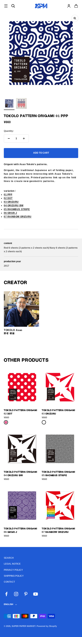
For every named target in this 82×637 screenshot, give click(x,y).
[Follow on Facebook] (6, 594)
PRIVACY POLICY (13, 570)
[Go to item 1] (9, 104)
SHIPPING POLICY (14, 576)
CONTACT (9, 582)
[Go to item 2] (21, 104)
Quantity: (9, 131)
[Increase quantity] (24, 138)
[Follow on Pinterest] (25, 594)
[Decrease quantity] (9, 138)
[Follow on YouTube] (35, 594)
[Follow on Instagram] (16, 594)
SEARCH (9, 558)
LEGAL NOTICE (12, 563)
